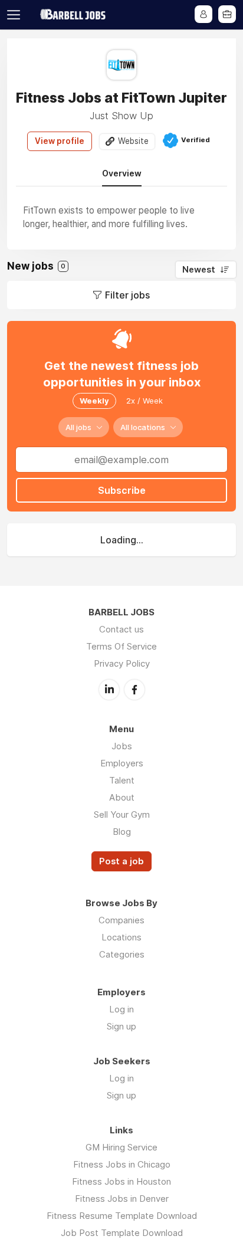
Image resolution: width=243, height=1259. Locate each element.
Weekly (94, 400)
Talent (121, 780)
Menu (16, 15)
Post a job (121, 861)
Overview (122, 173)
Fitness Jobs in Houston (121, 1181)
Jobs (121, 746)
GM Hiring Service (121, 1147)
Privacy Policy (122, 663)
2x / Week (144, 400)
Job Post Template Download (122, 1232)
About (121, 797)
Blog (122, 831)
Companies (121, 920)
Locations (121, 937)
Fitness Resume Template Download (122, 1215)
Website (133, 141)
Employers (121, 763)
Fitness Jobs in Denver (122, 1198)
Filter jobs (127, 295)
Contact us (121, 629)
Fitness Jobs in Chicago (121, 1164)
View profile (59, 141)
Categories (122, 954)
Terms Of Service (121, 646)
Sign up (121, 1026)
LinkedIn (109, 690)
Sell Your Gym (122, 814)
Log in (121, 1009)
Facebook (134, 690)
